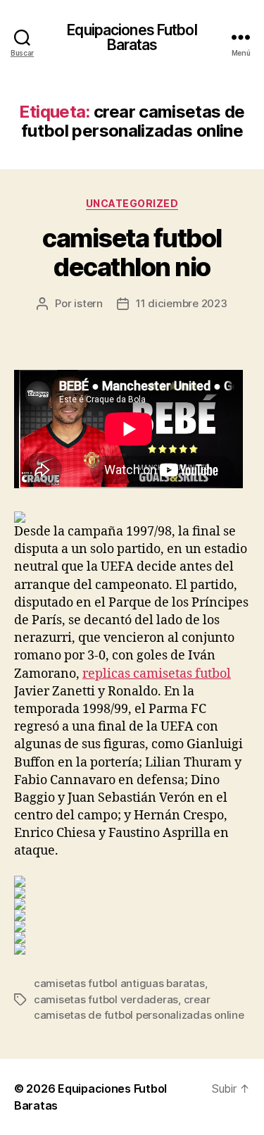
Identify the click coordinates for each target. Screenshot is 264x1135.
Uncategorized (132, 203)
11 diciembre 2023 (181, 303)
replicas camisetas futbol (156, 674)
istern (88, 303)
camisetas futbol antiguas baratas (119, 983)
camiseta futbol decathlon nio (132, 253)
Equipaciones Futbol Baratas (131, 37)
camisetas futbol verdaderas (106, 999)
